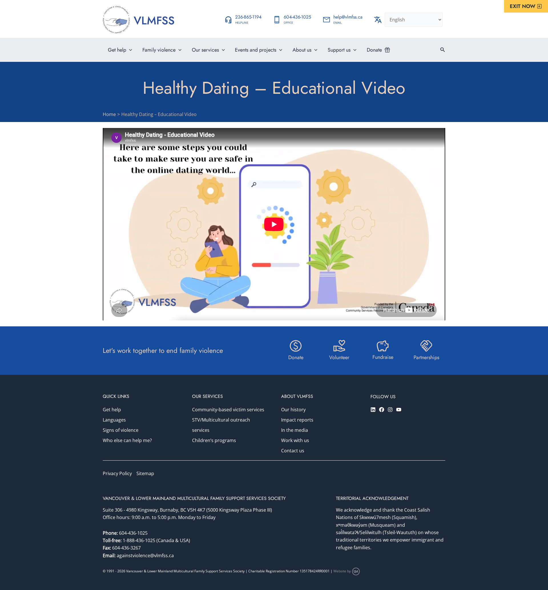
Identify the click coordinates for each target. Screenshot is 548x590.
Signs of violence (120, 430)
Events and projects (255, 50)
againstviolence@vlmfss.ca (145, 555)
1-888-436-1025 (139, 540)
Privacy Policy (117, 473)
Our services (205, 50)
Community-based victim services (228, 409)
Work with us (295, 440)
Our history (293, 409)
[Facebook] (381, 409)
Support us (339, 50)
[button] (526, 6)
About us (302, 50)
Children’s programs (214, 440)
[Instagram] (390, 409)
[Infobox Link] (242, 20)
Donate (374, 50)
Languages (114, 420)
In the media (294, 430)
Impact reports (297, 420)
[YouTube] (398, 409)
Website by (342, 571)
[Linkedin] (373, 409)
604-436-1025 (133, 533)
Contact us (292, 450)
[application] (129, 50)
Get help (117, 50)
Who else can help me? (127, 440)
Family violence (159, 50)
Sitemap (145, 473)
